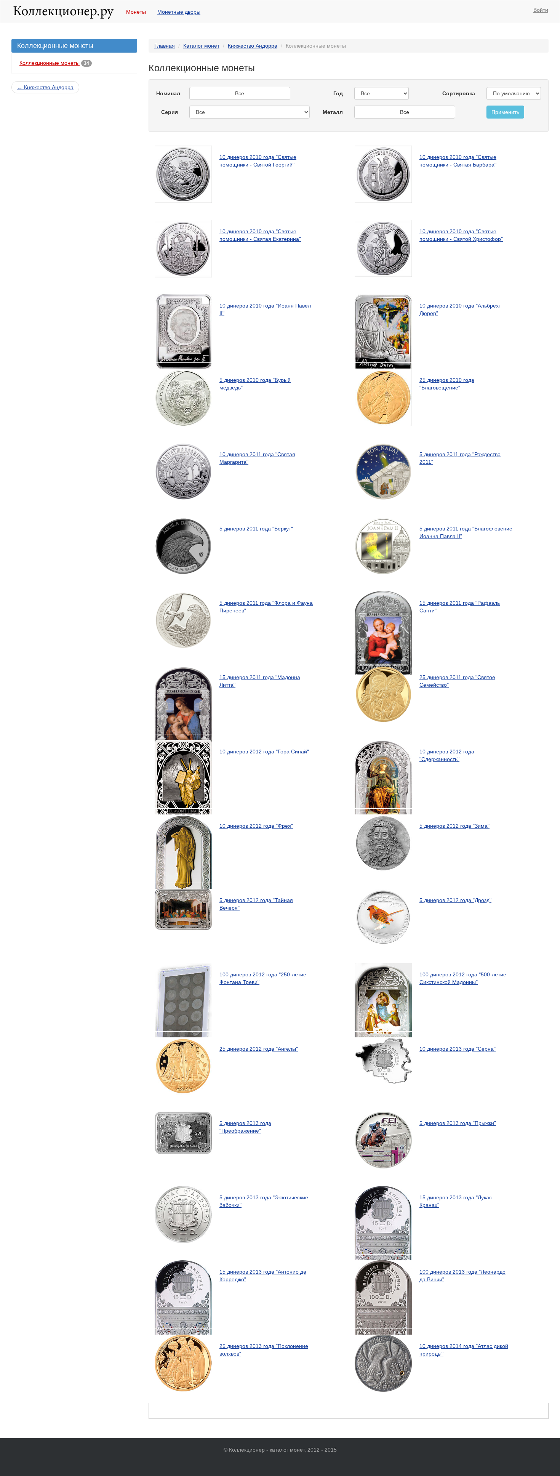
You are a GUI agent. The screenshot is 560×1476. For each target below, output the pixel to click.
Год (338, 93)
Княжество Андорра (252, 46)
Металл (333, 112)
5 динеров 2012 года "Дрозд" (455, 900)
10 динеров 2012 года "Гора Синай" (264, 751)
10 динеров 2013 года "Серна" (457, 1049)
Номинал (168, 93)
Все (239, 93)
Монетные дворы (178, 12)
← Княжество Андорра (45, 87)
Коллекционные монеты (49, 63)
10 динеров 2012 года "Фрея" (256, 826)
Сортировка (458, 93)
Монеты (136, 12)
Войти (540, 10)
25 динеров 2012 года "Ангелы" (258, 1049)
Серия (169, 112)
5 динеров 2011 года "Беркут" (256, 529)
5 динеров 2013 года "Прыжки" (457, 1123)
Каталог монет (201, 46)
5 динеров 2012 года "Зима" (454, 826)
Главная (164, 46)
